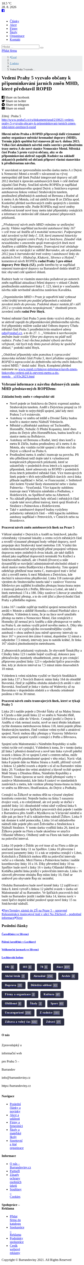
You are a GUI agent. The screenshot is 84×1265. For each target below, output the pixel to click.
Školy (13, 32)
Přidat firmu (9, 50)
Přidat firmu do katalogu (15, 1220)
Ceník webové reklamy (15, 1249)
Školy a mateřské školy (15, 1133)
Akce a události (15, 1116)
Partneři (15, 1171)
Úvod (14, 57)
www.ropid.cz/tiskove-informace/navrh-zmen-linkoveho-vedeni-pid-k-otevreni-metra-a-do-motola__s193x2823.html (40, 372)
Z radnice (14, 63)
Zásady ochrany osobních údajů (15, 1180)
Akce (13, 25)
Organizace (17, 36)
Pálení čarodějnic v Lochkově (19, 941)
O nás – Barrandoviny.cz (20, 1165)
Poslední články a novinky (15, 1107)
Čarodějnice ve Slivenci (15, 934)
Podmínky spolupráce (17, 1240)
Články (14, 21)
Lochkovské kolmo (12, 957)
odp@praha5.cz (12, 333)
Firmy (14, 28)
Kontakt (15, 39)
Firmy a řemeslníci (16, 1124)
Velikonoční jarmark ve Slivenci (20, 949)
